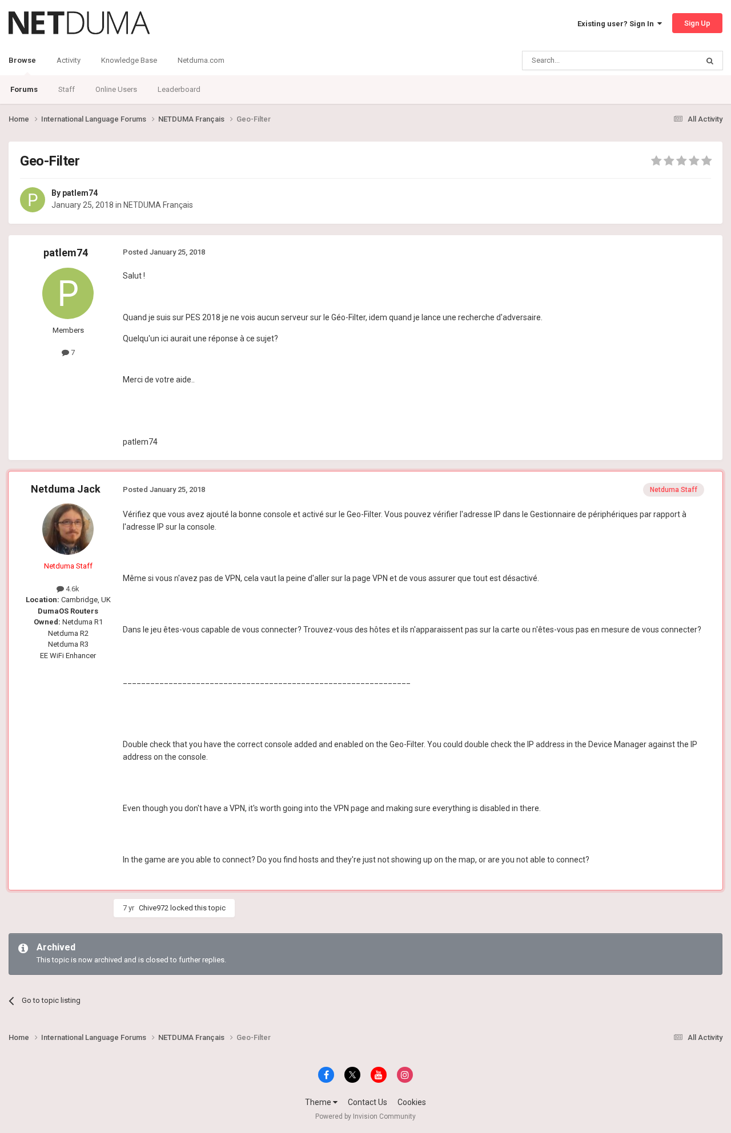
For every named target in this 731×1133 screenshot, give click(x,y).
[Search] (709, 60)
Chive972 (153, 908)
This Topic (666, 60)
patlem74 (80, 192)
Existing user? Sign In (617, 23)
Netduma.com (201, 60)
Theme (319, 1102)
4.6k (71, 588)
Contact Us (367, 1102)
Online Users (116, 89)
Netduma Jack (66, 489)
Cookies (411, 1102)
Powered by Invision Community (365, 1116)
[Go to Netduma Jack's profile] (68, 529)
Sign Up (697, 23)
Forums (24, 89)
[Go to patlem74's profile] (32, 199)
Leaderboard (179, 89)
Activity (69, 60)
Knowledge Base (129, 60)
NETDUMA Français (158, 204)
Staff (66, 89)
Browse (22, 60)
